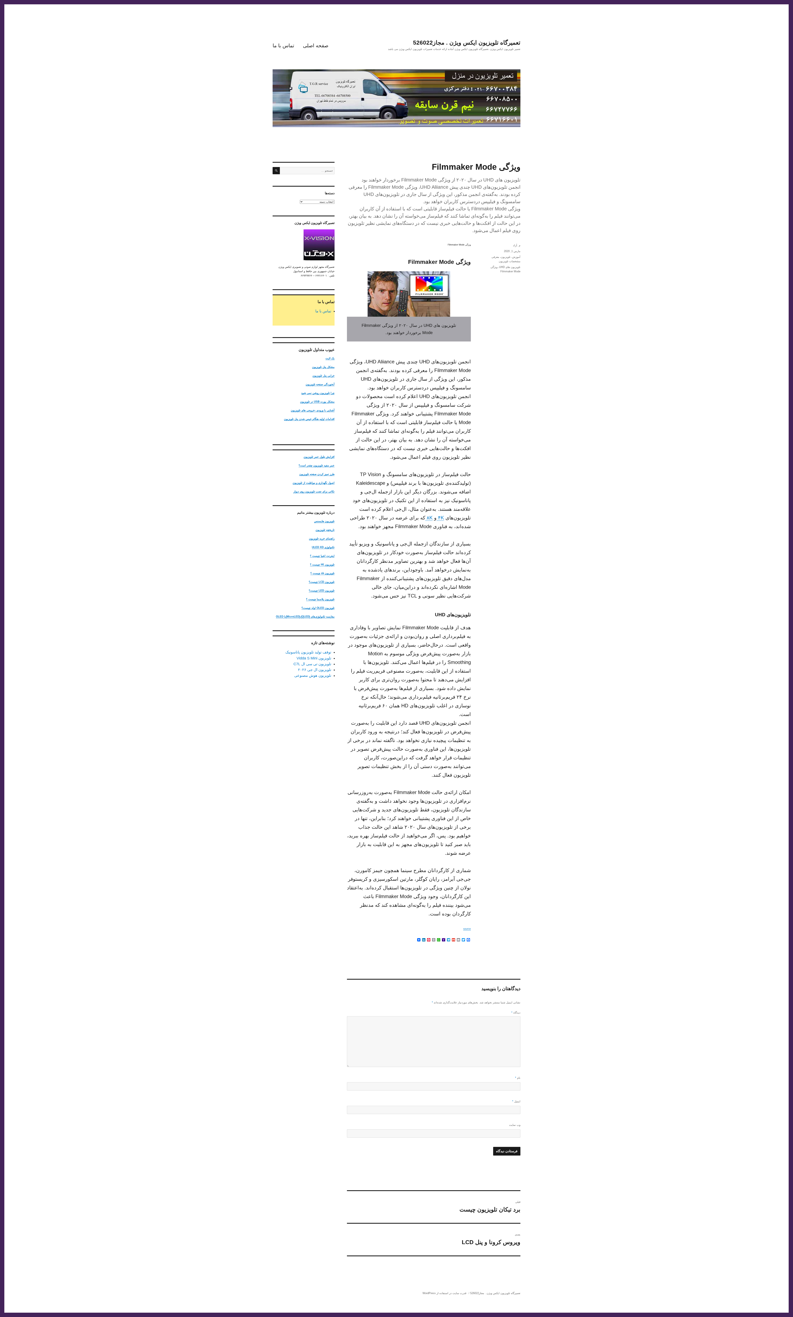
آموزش (516, 256)
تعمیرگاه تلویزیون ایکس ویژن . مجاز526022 (466, 42)
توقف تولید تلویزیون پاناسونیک (308, 652)
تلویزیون (505, 256)
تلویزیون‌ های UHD (509, 267)
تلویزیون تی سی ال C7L (312, 664)
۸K (429, 517)
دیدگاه (515, 1012)
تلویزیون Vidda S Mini (314, 658)
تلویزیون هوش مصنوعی (312, 675)
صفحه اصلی (315, 45)
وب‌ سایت (514, 1124)
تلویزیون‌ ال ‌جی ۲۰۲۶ (314, 670)
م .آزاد (516, 245)
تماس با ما (283, 45)
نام (517, 1077)
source (467, 928)
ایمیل (516, 1101)
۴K (440, 517)
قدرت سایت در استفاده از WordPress (444, 1293)
